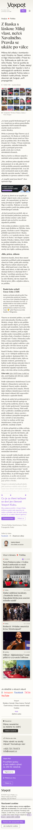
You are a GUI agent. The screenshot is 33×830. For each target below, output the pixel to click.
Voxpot (16, 701)
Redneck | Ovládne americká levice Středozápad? (16, 628)
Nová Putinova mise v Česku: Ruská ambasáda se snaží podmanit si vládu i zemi (15, 564)
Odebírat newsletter (10, 730)
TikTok (27, 692)
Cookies (16, 708)
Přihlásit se (21, 518)
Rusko (12, 527)
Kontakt (12, 703)
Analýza (4, 19)
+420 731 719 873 (11, 749)
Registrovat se (9, 772)
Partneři (27, 703)
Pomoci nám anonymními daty (13, 822)
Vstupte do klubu (8, 518)
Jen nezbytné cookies (10, 826)
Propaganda (5, 527)
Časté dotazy (8, 705)
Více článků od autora (17, 544)
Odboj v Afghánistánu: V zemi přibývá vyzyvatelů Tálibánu (16, 656)
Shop (17, 703)
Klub (23, 11)
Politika (9, 525)
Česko (25, 525)
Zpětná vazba (16, 714)
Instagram (8, 692)
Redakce (6, 703)
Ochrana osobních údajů (21, 705)
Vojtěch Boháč (16, 85)
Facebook (4, 536)
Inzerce (21, 703)
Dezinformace (17, 525)
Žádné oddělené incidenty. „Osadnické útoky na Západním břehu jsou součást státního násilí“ (16, 597)
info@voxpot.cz (10, 751)
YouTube (5, 696)
